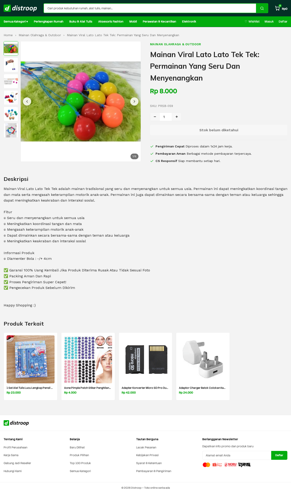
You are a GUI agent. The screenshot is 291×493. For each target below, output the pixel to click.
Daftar (283, 21)
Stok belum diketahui (218, 130)
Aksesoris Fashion (110, 21)
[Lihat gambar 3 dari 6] (11, 81)
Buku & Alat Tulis (80, 21)
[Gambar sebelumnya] (27, 101)
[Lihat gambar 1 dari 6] (11, 48)
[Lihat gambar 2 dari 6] (11, 65)
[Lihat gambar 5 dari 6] (11, 114)
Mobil (133, 21)
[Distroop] (20, 8)
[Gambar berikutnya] (134, 101)
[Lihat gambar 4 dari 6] (11, 97)
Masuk (269, 21)
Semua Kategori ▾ (16, 21)
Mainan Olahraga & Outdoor (40, 35)
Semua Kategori (80, 471)
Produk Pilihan (79, 455)
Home (8, 35)
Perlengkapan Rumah (48, 21)
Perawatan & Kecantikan (159, 21)
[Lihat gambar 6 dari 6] (11, 130)
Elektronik (189, 21)
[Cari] (262, 8)
